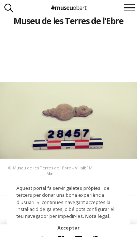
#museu (68, 8)
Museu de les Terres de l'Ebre (68, 21)
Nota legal (97, 216)
